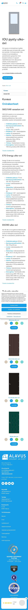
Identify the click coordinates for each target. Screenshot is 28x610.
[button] (25, 3)
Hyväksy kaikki (14, 305)
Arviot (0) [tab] (7, 94)
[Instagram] (6, 483)
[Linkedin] (12, 483)
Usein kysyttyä (5, 540)
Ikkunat (3, 516)
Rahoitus (3, 537)
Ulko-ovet (8, 85)
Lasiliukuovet (5, 523)
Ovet (2, 519)
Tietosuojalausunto (17, 316)
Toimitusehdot (5, 533)
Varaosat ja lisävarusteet (8, 530)
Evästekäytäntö (10, 316)
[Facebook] (2, 483)
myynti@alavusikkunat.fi (7, 470)
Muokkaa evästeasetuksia (14, 313)
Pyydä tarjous (7, 78)
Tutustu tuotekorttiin (8, 150)
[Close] (26, 598)
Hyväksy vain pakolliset (14, 309)
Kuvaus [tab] (6, 90)
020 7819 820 (5, 472)
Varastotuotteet (6, 526)
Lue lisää (14, 327)
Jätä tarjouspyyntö (6, 473)
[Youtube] (9, 483)
